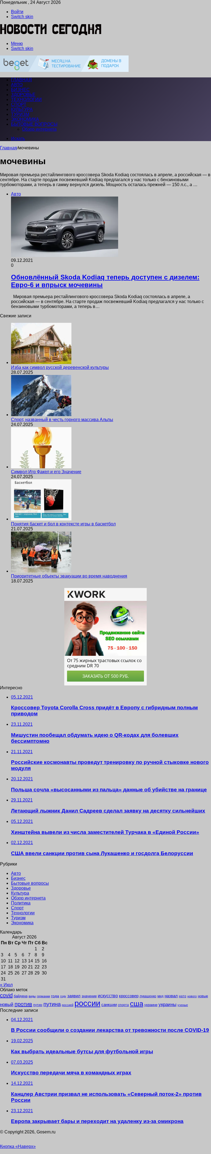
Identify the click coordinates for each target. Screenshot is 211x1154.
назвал (171, 995)
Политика (20, 903)
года (55, 996)
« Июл (6, 984)
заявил (73, 995)
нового (192, 996)
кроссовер (128, 995)
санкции (109, 1004)
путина (52, 1004)
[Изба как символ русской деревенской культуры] (41, 362)
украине (150, 1005)
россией (67, 1005)
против (23, 1004)
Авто (17, 84)
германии (43, 996)
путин (37, 1005)
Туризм (20, 114)
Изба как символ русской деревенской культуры (60, 367)
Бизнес (20, 89)
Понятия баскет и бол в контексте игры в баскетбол (63, 524)
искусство (108, 995)
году (63, 996)
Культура (22, 109)
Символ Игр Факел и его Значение (46, 471)
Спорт (18, 104)
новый (6, 1004)
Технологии (26, 99)
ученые (182, 1005)
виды (32, 996)
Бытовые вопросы (34, 124)
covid (6, 995)
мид (160, 996)
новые (203, 996)
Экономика (25, 119)
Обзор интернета (39, 129)
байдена (20, 996)
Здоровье (23, 94)
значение (89, 996)
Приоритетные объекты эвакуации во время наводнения (69, 576)
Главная (8, 147)
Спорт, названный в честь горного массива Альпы (62, 419)
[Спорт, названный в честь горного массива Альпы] (41, 414)
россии (87, 1003)
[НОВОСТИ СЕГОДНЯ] (51, 34)
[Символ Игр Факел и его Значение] (41, 466)
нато (182, 996)
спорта (123, 1005)
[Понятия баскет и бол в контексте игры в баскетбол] (41, 519)
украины (167, 1004)
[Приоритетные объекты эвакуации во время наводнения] (41, 571)
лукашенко (148, 996)
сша (136, 1003)
